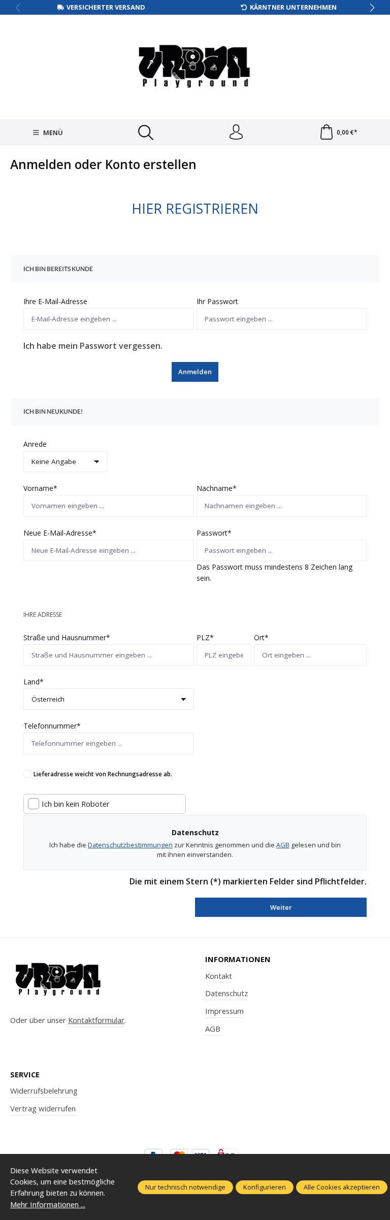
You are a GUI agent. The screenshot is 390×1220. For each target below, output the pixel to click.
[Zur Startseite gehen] (195, 65)
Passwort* (214, 533)
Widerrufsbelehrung (44, 1090)
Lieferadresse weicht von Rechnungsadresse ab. (103, 774)
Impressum (224, 1011)
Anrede (35, 444)
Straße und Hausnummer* (66, 637)
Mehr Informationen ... (47, 1204)
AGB (282, 844)
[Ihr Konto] (236, 132)
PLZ (205, 637)
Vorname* (40, 488)
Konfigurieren (264, 1187)
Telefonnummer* (52, 726)
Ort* (261, 637)
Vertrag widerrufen (43, 1108)
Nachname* (217, 488)
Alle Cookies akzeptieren (342, 1187)
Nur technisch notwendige (185, 1187)
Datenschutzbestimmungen (130, 844)
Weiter (281, 907)
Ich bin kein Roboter (76, 804)
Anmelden (195, 371)
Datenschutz (226, 993)
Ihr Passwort (217, 301)
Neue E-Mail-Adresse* (59, 533)
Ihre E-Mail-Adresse (55, 301)
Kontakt (218, 976)
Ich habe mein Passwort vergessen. (92, 345)
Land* (33, 681)
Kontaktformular (96, 1020)
